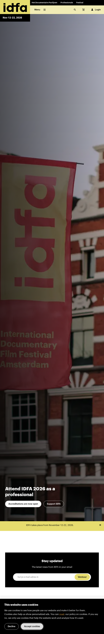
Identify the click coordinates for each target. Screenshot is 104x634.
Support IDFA (54, 504)
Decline (11, 626)
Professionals (67, 3)
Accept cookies (32, 626)
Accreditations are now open (23, 504)
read (61, 614)
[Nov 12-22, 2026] (15, 7)
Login (98, 10)
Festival (79, 3)
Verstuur (82, 577)
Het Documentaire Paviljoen (44, 3)
